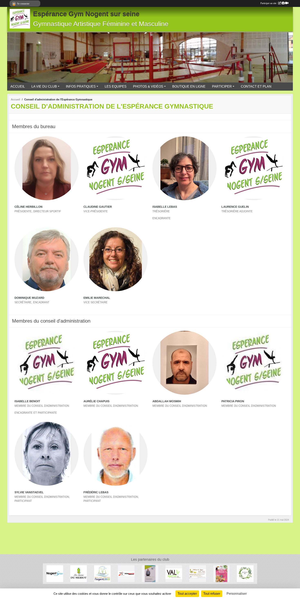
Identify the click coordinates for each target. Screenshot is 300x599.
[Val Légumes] (173, 573)
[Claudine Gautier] (115, 168)
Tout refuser (211, 593)
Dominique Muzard (29, 297)
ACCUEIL (17, 86)
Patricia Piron (232, 401)
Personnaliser (237, 593)
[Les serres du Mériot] (78, 573)
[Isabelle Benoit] (46, 363)
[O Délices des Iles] (221, 573)
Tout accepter (187, 593)
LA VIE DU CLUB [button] (44, 86)
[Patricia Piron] (253, 363)
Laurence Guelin (235, 206)
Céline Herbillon (28, 206)
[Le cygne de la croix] (197, 573)
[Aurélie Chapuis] (115, 363)
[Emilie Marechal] (115, 259)
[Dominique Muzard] (46, 259)
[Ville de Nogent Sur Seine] (54, 573)
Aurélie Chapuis (96, 401)
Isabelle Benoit (27, 401)
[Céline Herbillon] (46, 168)
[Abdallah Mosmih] (184, 363)
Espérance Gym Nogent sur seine (86, 14)
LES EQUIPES (116, 86)
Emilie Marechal (96, 297)
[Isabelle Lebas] (184, 168)
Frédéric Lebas (95, 492)
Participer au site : (269, 3)
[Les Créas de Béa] (245, 573)
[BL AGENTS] (150, 573)
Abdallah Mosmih (166, 401)
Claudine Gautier (97, 206)
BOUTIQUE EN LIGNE (189, 86)
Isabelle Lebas (164, 206)
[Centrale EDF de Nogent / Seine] (102, 573)
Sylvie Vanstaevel (29, 492)
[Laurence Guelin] (253, 168)
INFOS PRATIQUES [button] (81, 86)
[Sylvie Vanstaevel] (46, 454)
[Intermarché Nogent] (126, 573)
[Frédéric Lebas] (115, 454)
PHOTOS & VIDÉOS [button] (148, 86)
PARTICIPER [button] (222, 86)
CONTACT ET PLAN (256, 86)
